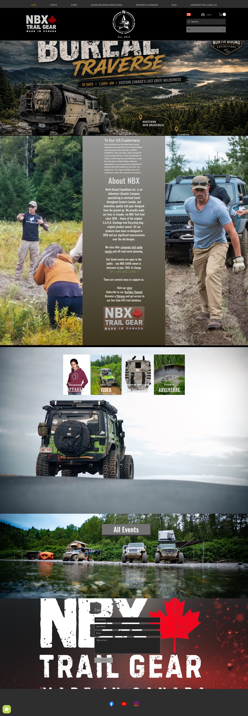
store (129, 288)
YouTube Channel (133, 292)
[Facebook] (111, 704)
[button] (223, 14)
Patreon (121, 296)
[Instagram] (136, 704)
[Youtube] (124, 704)
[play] (244, 131)
